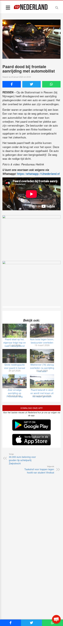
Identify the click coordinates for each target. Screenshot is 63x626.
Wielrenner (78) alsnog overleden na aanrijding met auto (42, 368)
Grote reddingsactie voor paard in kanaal (14, 366)
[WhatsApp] (51, 84)
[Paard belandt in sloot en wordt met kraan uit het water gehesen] (42, 381)
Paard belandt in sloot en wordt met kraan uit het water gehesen (42, 393)
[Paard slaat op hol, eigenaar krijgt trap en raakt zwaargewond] (14, 331)
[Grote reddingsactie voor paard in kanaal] (14, 356)
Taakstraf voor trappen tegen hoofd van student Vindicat (39, 469)
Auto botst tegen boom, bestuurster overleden (42, 341)
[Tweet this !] (31, 84)
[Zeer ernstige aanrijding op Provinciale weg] (14, 381)
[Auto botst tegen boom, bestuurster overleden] (42, 331)
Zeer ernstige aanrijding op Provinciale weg (15, 393)
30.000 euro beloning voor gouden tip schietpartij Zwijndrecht (22, 459)
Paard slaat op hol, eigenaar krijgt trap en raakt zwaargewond (14, 342)
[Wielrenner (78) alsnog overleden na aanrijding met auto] (42, 356)
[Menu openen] (7, 7)
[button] (56, 619)
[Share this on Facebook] (11, 84)
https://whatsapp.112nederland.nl (38, 174)
